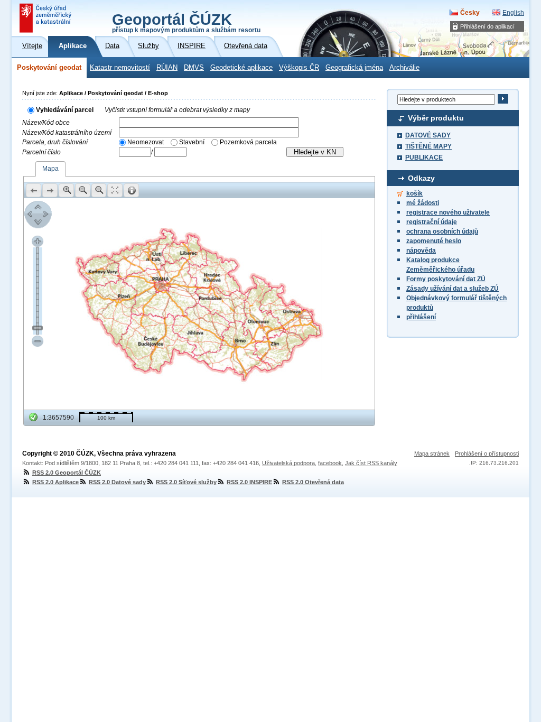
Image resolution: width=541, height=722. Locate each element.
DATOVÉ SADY (428, 135)
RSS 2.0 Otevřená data (313, 482)
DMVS (194, 67)
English (513, 12)
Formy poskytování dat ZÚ (446, 279)
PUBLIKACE (424, 157)
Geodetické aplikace (241, 67)
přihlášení (421, 317)
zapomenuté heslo (433, 241)
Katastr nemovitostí (120, 67)
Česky (470, 12)
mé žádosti (422, 203)
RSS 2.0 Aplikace (55, 482)
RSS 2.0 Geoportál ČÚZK (66, 472)
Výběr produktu (436, 118)
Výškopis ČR (299, 67)
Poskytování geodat (49, 67)
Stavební (191, 142)
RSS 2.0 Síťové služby (186, 482)
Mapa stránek (432, 453)
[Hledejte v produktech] (502, 99)
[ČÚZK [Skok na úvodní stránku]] (46, 18)
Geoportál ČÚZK (186, 22)
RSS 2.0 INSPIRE (249, 482)
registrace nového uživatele (448, 212)
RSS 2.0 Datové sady (117, 482)
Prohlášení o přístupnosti (487, 453)
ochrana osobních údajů (442, 231)
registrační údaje (431, 222)
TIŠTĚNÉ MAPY (428, 146)
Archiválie (404, 67)
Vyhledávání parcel (65, 110)
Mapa (50, 168)
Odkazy (421, 178)
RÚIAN (167, 67)
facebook (330, 463)
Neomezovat (145, 142)
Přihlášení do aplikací (487, 26)
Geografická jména (354, 67)
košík (414, 193)
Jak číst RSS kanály (371, 463)
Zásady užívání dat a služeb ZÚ (452, 288)
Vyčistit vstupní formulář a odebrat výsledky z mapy (177, 110)
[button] (33, 190)
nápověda (421, 250)
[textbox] (209, 122)
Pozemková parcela (248, 142)
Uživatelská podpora (288, 463)
